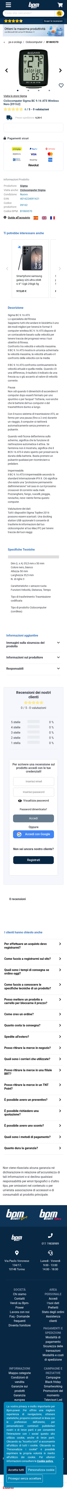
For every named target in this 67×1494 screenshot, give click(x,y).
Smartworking (53, 1386)
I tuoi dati (53, 1303)
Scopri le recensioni (53, 21)
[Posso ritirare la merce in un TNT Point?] (60, 1085)
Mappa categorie (20, 1373)
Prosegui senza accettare (24, 1478)
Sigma (24, 185)
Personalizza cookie (41, 1470)
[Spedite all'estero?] (60, 1037)
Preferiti (53, 1307)
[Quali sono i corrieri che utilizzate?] (60, 1059)
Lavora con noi (19, 1312)
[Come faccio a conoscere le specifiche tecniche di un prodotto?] (60, 985)
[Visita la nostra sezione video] (50, 1214)
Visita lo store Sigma (15, 95)
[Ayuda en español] (36, 218)
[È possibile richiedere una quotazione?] (60, 1111)
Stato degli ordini (53, 1312)
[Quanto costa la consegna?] (60, 1025)
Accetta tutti (16, 1470)
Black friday (53, 1382)
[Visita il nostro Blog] (17, 1214)
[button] (6, 70)
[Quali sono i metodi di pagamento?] (60, 1137)
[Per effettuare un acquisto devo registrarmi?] (60, 944)
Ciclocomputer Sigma (33, 190)
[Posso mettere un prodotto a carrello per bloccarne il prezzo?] (60, 1000)
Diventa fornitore (20, 1325)
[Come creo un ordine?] (60, 1014)
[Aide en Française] (52, 218)
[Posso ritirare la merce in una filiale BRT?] (60, 1070)
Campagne (53, 1377)
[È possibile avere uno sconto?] (60, 1126)
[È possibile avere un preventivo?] (60, 1100)
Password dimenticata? (33, 809)
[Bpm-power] (33, 5)
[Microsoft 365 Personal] (33, 30)
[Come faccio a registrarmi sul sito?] (60, 959)
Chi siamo (19, 1294)
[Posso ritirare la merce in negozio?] (60, 1048)
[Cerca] (59, 13)
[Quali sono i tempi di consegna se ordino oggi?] (60, 970)
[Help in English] (44, 218)
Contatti (19, 1298)
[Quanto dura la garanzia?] (60, 1148)
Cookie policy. (45, 1461)
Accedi (53, 1298)
